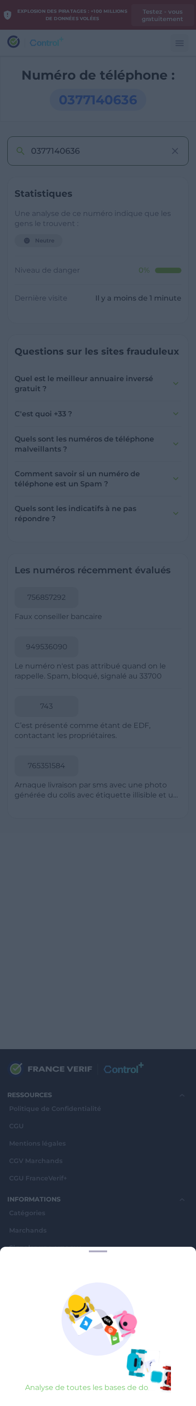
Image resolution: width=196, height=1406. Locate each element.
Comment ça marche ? (47, 1317)
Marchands (27, 1230)
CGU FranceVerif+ (38, 1178)
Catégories (27, 1213)
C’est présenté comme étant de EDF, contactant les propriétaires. (82, 730)
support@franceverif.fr (44, 1354)
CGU (16, 1126)
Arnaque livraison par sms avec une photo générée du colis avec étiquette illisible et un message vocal (96, 790)
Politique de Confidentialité (55, 1109)
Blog (17, 1265)
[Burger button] (179, 43)
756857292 (46, 597)
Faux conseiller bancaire (58, 616)
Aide (16, 1300)
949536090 (46, 646)
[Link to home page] (13, 42)
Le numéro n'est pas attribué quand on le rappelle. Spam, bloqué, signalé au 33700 (90, 671)
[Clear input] (175, 150)
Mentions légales (37, 1143)
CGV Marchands (35, 1161)
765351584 (46, 765)
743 (46, 706)
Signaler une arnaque (46, 1248)
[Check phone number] (20, 150)
